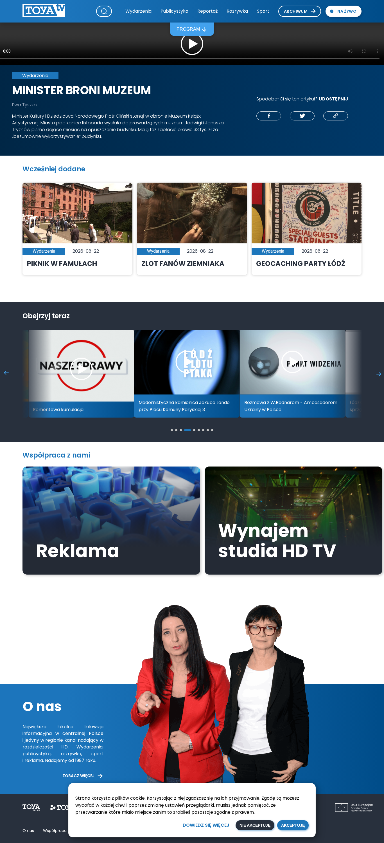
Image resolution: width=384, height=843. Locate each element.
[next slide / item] (379, 374)
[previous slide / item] (6, 374)
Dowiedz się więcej (206, 825)
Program (188, 29)
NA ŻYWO (346, 11)
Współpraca (55, 830)
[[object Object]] (268, 115)
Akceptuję (293, 825)
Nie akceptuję (255, 825)
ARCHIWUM (296, 11)
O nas (28, 830)
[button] (172, 430)
